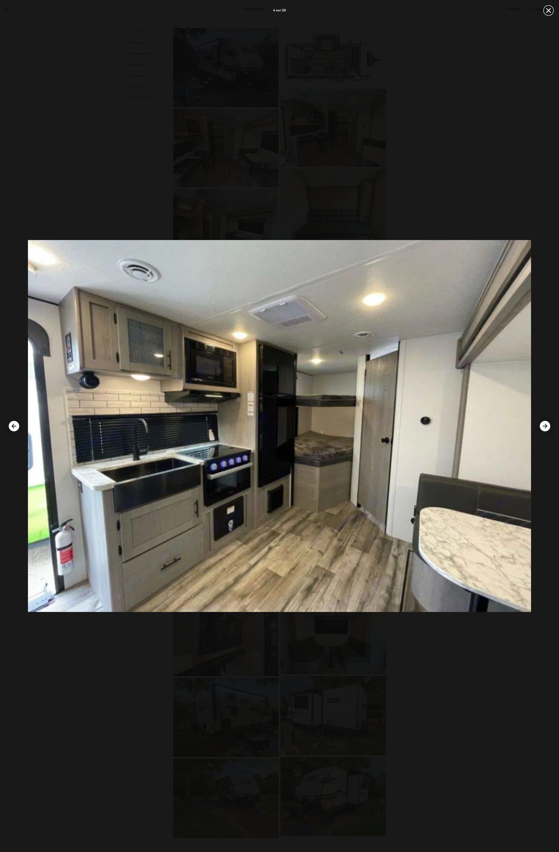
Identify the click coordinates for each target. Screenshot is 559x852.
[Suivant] (545, 426)
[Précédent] (14, 426)
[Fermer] (548, 10)
